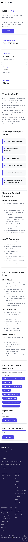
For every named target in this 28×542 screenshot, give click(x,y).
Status (17, 487)
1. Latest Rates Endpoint (14, 141)
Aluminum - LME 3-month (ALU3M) (12, 386)
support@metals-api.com (13, 461)
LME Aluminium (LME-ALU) (10, 398)
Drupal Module (5, 519)
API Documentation (7, 510)
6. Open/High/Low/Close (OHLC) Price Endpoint (13, 181)
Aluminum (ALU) (7, 382)
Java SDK (4, 530)
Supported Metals (6, 513)
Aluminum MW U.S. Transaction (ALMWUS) (14, 378)
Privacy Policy (19, 518)
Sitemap (17, 502)
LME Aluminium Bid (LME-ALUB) (11, 406)
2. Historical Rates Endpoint (11, 150)
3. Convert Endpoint (12, 158)
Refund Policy (19, 515)
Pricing (17, 481)
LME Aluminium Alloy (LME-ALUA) (12, 402)
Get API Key (8, 31)
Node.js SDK (4, 524)
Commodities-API (20, 490)
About (17, 476)
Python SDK (4, 522)
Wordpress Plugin (6, 516)
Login (2, 479)
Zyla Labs (17, 537)
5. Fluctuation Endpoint (14, 173)
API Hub (17, 496)
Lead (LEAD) (6, 390)
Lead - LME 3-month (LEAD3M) (11, 394)
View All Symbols (9, 420)
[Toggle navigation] (26, 2)
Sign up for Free (6, 476)
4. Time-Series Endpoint (14, 165)
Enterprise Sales (6, 468)
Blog (16, 499)
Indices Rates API (20, 493)
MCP (16, 479)
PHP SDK (3, 527)
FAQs (16, 484)
